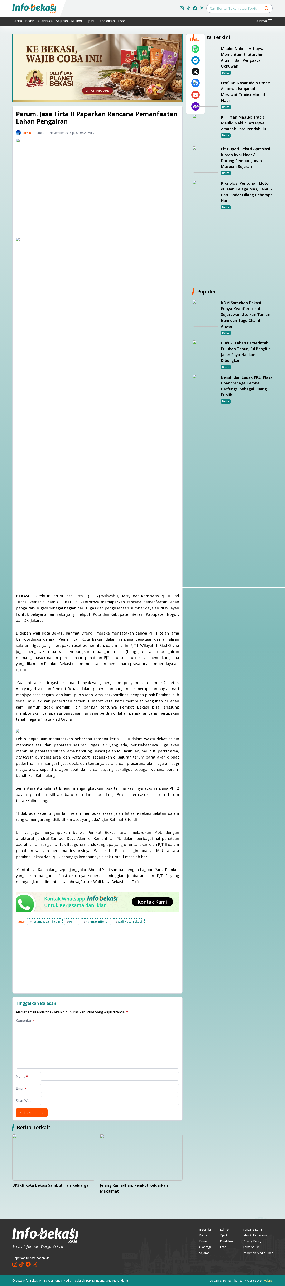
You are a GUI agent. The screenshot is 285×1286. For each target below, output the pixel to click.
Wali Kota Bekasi (128, 921)
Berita (17, 21)
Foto (121, 21)
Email (21, 1088)
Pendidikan (106, 21)
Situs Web (24, 1100)
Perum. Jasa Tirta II (45, 921)
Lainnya (261, 21)
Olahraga (45, 21)
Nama (22, 1076)
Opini (90, 21)
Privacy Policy (252, 1241)
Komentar (25, 1020)
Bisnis (30, 21)
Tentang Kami (252, 1229)
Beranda (205, 1229)
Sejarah (62, 21)
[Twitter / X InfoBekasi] (202, 8)
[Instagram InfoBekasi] (182, 8)
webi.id (268, 1280)
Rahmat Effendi (95, 921)
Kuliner (76, 21)
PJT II (71, 921)
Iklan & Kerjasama (255, 1235)
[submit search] (266, 8)
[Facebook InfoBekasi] (195, 8)
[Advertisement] (86, 960)
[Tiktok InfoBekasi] (188, 8)
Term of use (251, 1247)
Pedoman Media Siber (258, 1253)
